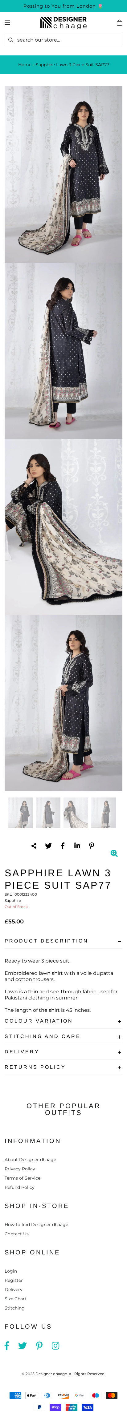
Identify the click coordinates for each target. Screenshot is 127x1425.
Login (11, 1271)
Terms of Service (22, 1178)
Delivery (22, 1051)
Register (14, 1280)
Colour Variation (39, 1020)
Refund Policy (20, 1187)
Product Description (46, 940)
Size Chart (16, 1299)
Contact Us (17, 1234)
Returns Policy (35, 1067)
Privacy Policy (20, 1169)
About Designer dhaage (30, 1159)
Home (24, 64)
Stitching (15, 1308)
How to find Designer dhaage (36, 1224)
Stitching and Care (43, 1036)
